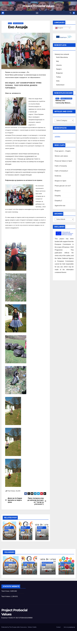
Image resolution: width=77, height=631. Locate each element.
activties (57, 136)
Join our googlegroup (69, 627)
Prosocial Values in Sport (63, 161)
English (60, 28)
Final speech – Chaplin (63, 151)
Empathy (58, 195)
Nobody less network (62, 54)
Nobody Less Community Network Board (63, 103)
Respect (57, 190)
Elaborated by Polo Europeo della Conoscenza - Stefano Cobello (18, 627)
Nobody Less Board (66, 98)
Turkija (58, 77)
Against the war (60, 205)
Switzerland (60, 85)
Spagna (59, 69)
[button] (70, 13)
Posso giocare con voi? (63, 186)
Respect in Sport (60, 181)
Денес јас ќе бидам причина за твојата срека (15, 500)
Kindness (58, 176)
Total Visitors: (6, 596)
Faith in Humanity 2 (61, 171)
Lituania (59, 65)
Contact (58, 627)
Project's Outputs (8, 528)
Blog (10, 23)
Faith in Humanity (61, 166)
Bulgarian (59, 73)
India (58, 81)
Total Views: (5, 591)
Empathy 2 (58, 200)
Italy (57, 61)
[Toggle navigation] (37, 12)
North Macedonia (18, 23)
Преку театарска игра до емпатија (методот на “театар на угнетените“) (36, 501)
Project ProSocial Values (38, 6)
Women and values (61, 156)
